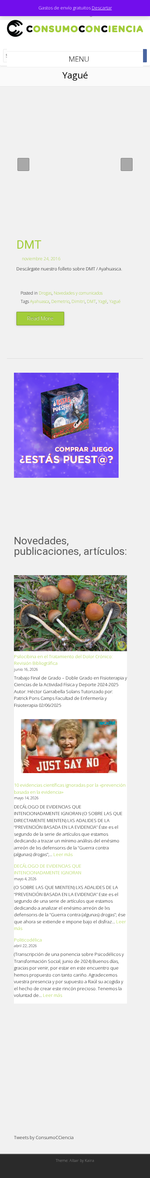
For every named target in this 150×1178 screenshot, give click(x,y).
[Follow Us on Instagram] (84, 44)
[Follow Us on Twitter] (75, 44)
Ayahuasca (39, 301)
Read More (40, 318)
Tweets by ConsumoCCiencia (44, 1137)
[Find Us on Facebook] (65, 44)
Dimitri (78, 301)
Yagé (102, 301)
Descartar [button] (102, 8)
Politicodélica (28, 940)
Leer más (63, 854)
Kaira (89, 1160)
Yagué (115, 301)
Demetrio (60, 301)
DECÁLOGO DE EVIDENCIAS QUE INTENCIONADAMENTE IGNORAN (47, 869)
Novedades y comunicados (78, 293)
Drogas (45, 293)
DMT (29, 244)
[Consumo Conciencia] (75, 35)
